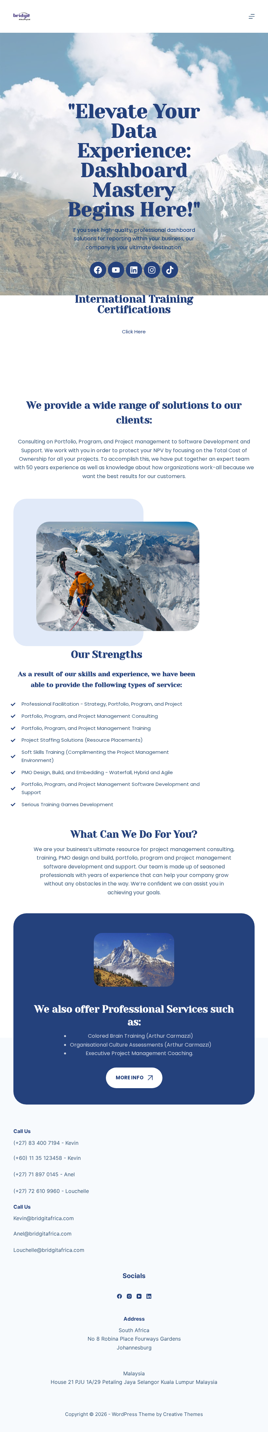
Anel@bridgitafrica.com (42, 1233)
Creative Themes (183, 1414)
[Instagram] (152, 270)
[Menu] (252, 16)
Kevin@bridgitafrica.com (43, 1218)
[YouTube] (139, 1296)
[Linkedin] (134, 270)
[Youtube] (116, 270)
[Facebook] (98, 270)
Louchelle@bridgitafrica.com (48, 1250)
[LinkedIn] (148, 1296)
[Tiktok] (170, 270)
